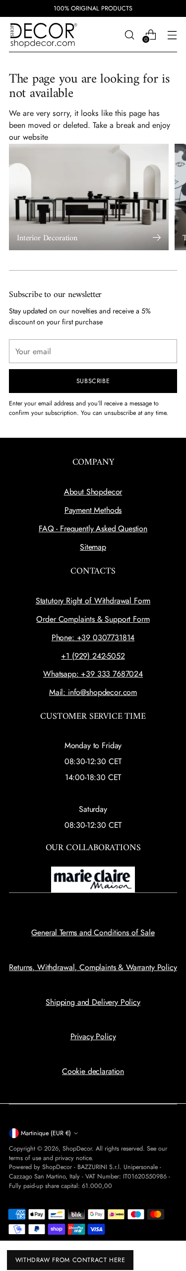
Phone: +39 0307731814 (93, 637)
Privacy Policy (93, 1036)
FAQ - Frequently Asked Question (93, 528)
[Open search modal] (129, 34)
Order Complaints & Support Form (92, 619)
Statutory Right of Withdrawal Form (93, 600)
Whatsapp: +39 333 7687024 (93, 674)
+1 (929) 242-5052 (92, 656)
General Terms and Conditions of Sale (92, 932)
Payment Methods (93, 510)
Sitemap (93, 547)
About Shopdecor (93, 491)
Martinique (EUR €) (46, 1133)
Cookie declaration (93, 1071)
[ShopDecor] (43, 34)
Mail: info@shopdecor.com (93, 692)
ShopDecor (77, 1148)
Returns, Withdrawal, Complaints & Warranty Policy (93, 967)
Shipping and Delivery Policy (93, 1002)
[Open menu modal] (172, 34)
